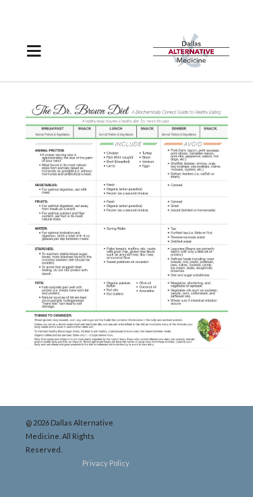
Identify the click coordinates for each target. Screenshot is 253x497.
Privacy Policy (106, 463)
